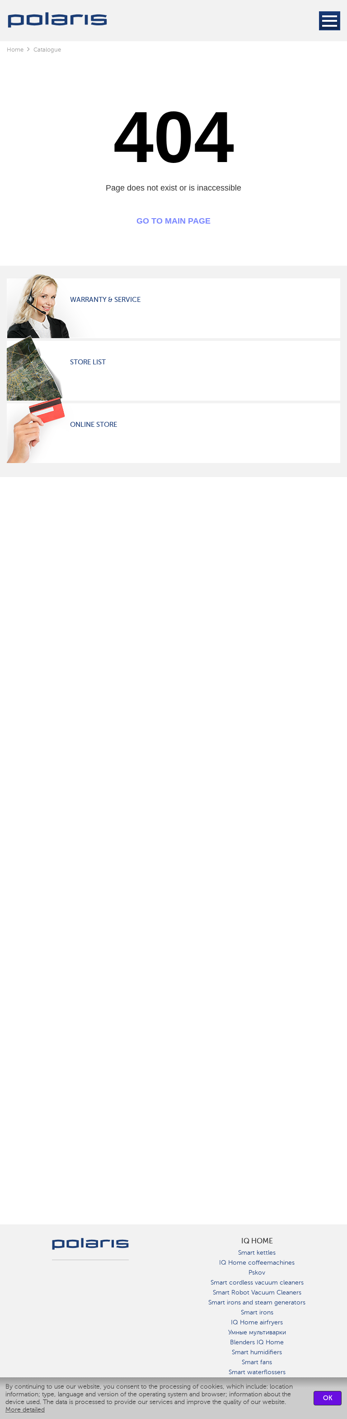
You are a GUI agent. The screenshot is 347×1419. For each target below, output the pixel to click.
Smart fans (257, 1362)
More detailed (25, 1410)
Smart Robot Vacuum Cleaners (257, 1292)
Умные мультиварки (257, 1332)
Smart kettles (257, 1253)
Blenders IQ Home (257, 1342)
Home (15, 50)
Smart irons (257, 1312)
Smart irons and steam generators (256, 1302)
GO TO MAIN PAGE (173, 220)
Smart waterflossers (257, 1372)
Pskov (257, 1272)
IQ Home (257, 1241)
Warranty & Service (105, 300)
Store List (88, 362)
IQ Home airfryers (257, 1322)
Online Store (93, 424)
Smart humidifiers (257, 1352)
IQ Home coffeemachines (257, 1262)
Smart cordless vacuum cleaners (257, 1282)
